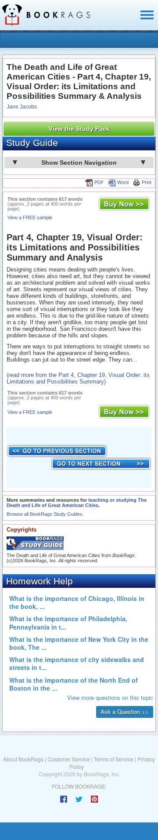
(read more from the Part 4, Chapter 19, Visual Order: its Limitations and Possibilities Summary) (78, 378)
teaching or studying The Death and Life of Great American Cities (77, 502)
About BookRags (23, 759)
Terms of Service (113, 759)
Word (123, 182)
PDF (99, 182)
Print (146, 182)
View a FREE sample (29, 217)
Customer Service (68, 759)
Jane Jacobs (22, 107)
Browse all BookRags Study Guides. (45, 514)
